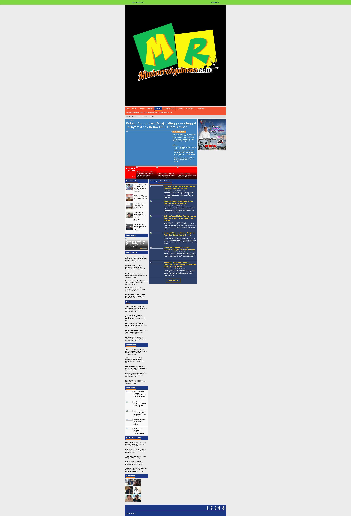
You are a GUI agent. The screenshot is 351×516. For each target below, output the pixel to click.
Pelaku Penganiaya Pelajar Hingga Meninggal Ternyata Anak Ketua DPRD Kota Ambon (161, 125)
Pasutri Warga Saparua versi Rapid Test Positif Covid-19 (140, 196)
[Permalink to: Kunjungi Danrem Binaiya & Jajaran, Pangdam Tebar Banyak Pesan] (156, 238)
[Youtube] (219, 508)
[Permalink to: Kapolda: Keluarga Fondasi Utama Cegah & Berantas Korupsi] (129, 422)
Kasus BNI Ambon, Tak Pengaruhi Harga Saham (139, 205)
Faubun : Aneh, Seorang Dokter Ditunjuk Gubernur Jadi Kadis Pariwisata (139, 216)
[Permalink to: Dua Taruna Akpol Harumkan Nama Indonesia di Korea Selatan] (129, 413)
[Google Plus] (215, 508)
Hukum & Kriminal (179, 131)
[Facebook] (207, 508)
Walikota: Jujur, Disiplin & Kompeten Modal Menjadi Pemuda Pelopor (166, 175)
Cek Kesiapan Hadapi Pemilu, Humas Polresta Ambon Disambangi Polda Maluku (180, 218)
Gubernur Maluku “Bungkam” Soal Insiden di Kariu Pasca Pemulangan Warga (136, 469)
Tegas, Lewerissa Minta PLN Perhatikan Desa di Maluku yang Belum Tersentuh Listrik (145, 174)
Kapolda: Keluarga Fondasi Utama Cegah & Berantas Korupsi (136, 281)
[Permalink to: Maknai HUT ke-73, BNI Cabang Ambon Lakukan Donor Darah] (129, 227)
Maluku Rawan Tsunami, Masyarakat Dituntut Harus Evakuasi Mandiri (134, 462)
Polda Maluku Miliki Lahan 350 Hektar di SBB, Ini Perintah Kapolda (179, 249)
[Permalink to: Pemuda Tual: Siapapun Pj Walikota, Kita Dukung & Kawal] (129, 431)
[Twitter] (211, 508)
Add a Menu (215, 2)
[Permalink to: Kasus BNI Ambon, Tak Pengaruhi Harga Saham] (129, 206)
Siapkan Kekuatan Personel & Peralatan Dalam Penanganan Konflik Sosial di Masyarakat (180, 265)
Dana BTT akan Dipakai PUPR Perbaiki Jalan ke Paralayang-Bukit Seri (135, 296)
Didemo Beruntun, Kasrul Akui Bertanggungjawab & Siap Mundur (184, 159)
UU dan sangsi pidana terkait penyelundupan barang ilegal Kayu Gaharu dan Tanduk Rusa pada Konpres (184, 153)
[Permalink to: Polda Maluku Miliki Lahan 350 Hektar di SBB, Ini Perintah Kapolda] (156, 253)
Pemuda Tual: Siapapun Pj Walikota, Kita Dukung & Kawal (135, 288)
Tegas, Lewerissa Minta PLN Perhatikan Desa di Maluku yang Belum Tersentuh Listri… (135, 244)
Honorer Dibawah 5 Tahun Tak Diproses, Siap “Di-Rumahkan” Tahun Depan (135, 444)
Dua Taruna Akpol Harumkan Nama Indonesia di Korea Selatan (187, 175)
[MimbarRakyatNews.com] (175, 55)
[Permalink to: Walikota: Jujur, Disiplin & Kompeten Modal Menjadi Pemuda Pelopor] (129, 404)
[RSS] (223, 508)
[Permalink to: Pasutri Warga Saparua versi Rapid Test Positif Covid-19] (129, 197)
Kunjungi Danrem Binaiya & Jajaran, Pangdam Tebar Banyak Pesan (179, 234)
